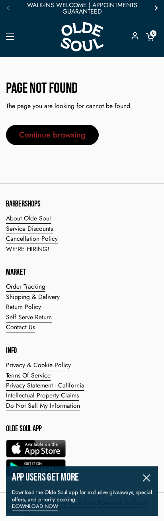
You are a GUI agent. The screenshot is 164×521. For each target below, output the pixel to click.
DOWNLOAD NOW (35, 505)
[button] (150, 37)
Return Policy (23, 306)
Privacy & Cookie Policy (38, 365)
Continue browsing (52, 135)
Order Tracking (25, 286)
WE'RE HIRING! (27, 249)
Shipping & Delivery (33, 296)
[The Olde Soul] (82, 37)
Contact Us (20, 327)
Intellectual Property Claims (42, 395)
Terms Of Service (28, 375)
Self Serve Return (29, 317)
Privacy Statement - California (45, 385)
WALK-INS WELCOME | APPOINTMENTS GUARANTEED (82, 8)
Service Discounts (29, 228)
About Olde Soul (28, 218)
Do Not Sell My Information (43, 405)
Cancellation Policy (32, 238)
